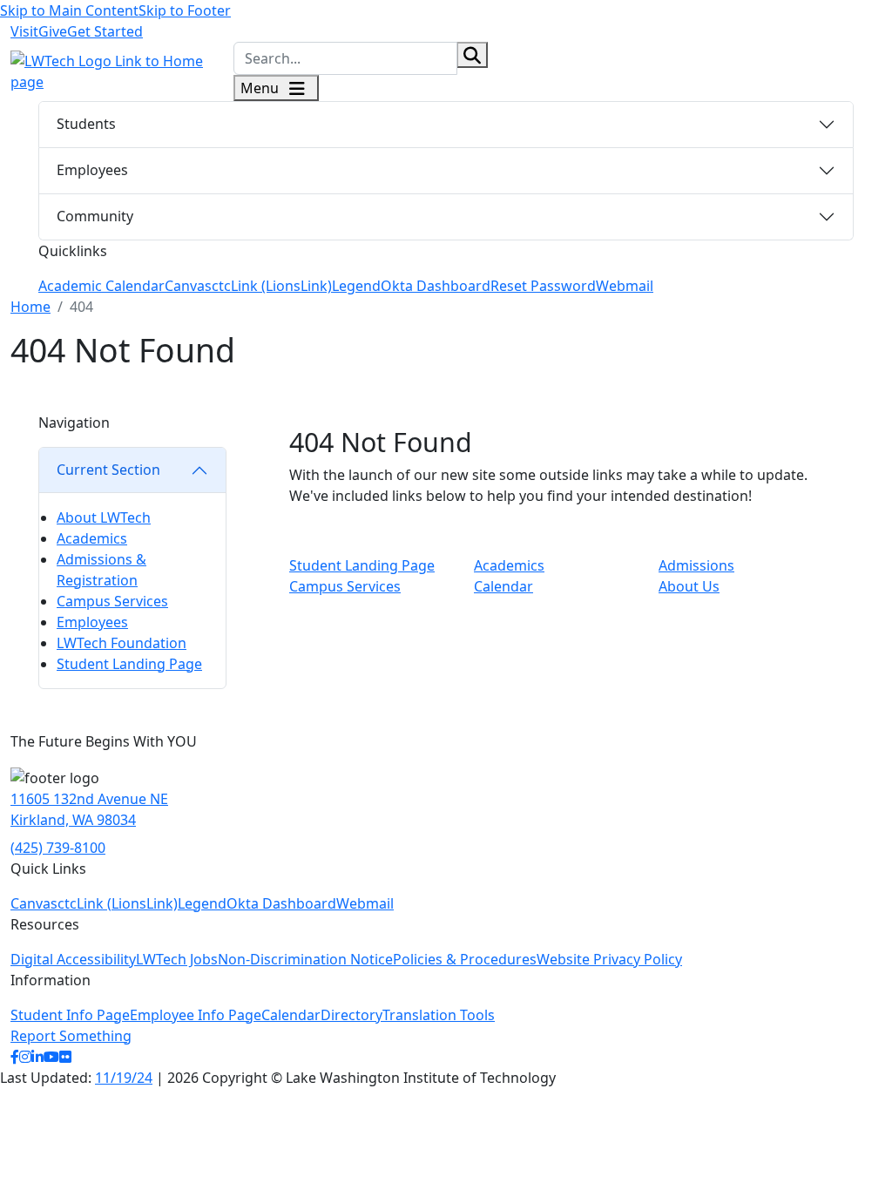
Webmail (624, 285)
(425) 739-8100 (57, 847)
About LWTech (104, 517)
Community (95, 216)
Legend (356, 285)
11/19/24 (123, 1077)
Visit (24, 31)
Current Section (108, 469)
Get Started (105, 31)
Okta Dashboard (435, 285)
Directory (351, 1014)
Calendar (503, 586)
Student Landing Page (129, 663)
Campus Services (112, 601)
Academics (92, 538)
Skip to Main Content (69, 10)
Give (52, 31)
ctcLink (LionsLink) (272, 285)
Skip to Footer (185, 10)
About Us (689, 586)
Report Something (71, 1035)
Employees (92, 169)
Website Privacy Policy (609, 959)
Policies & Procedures (465, 959)
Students (86, 123)
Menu (261, 88)
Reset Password (543, 285)
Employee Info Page (195, 1014)
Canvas (188, 285)
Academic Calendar (101, 285)
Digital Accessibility (73, 959)
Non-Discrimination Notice (305, 959)
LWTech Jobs (177, 959)
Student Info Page (70, 1014)
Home (30, 306)
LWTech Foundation (121, 642)
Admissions (696, 565)
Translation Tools (438, 1014)
